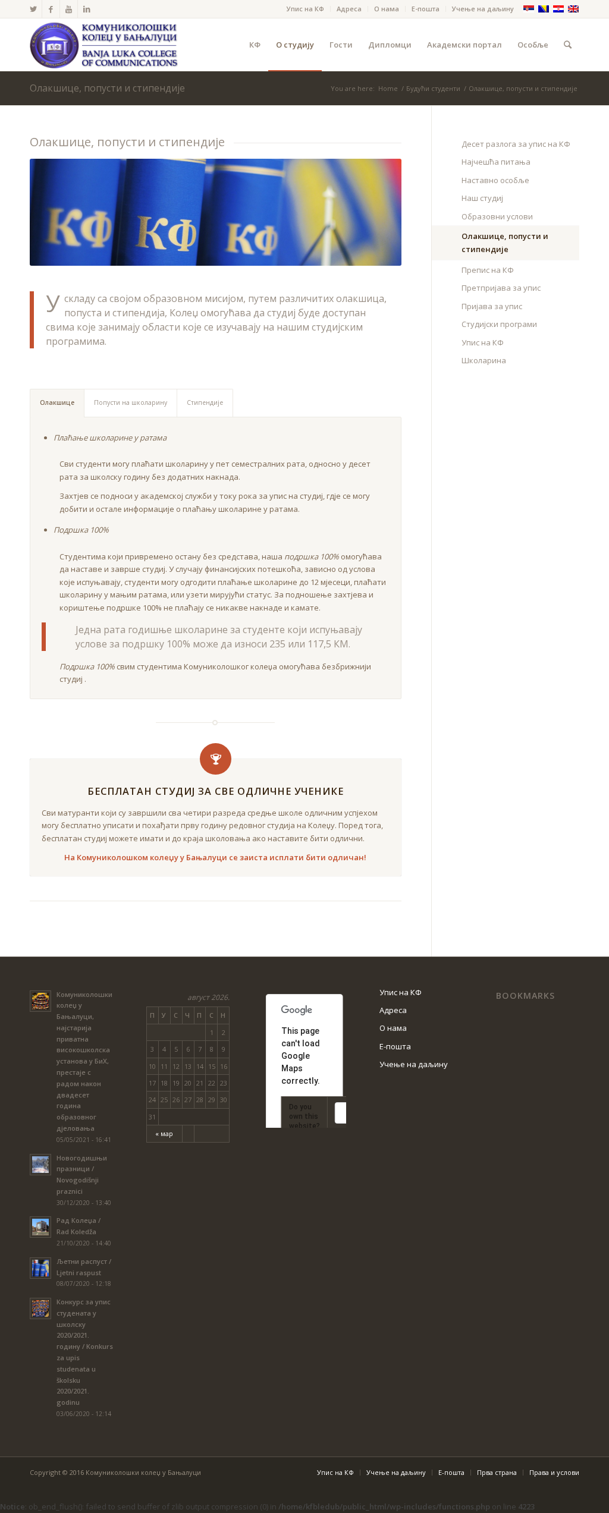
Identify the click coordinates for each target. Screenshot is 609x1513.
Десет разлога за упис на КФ (516, 144)
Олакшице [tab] (57, 402)
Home (388, 88)
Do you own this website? (304, 1116)
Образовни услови (497, 216)
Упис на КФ (305, 8)
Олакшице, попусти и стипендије (107, 88)
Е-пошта (426, 8)
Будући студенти (433, 88)
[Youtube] (68, 9)
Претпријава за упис (501, 287)
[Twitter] (33, 9)
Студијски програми (499, 324)
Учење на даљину (483, 8)
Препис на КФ (488, 270)
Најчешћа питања (496, 161)
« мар (164, 1133)
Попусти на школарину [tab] (130, 402)
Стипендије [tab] (205, 402)
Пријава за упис (492, 306)
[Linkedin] (87, 9)
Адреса (349, 8)
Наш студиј (482, 198)
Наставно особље (495, 180)
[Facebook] (50, 9)
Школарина (484, 360)
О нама (386, 8)
